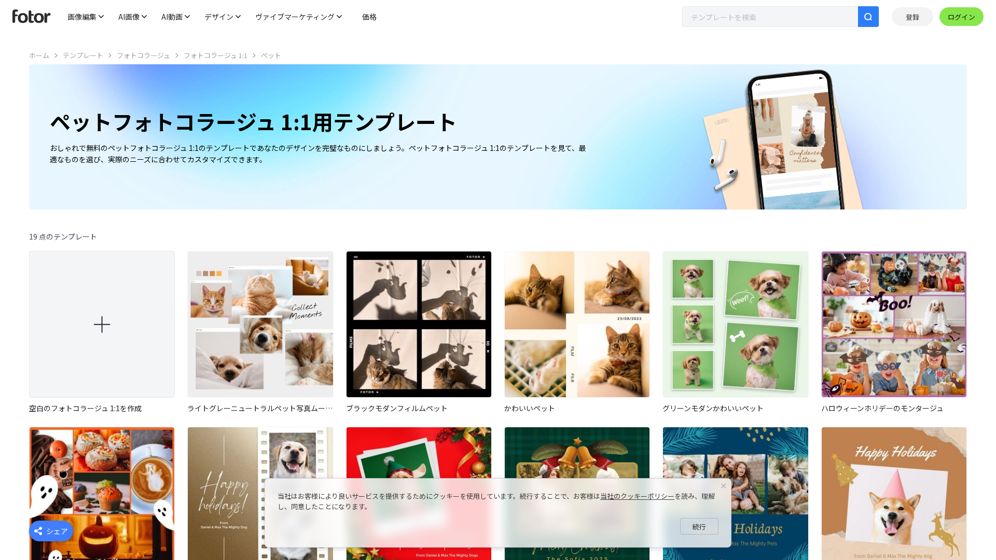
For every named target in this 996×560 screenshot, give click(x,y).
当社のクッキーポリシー (637, 496)
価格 (369, 16)
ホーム (39, 55)
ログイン (961, 17)
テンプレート (83, 55)
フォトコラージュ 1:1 (215, 55)
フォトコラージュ (143, 55)
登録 (912, 17)
